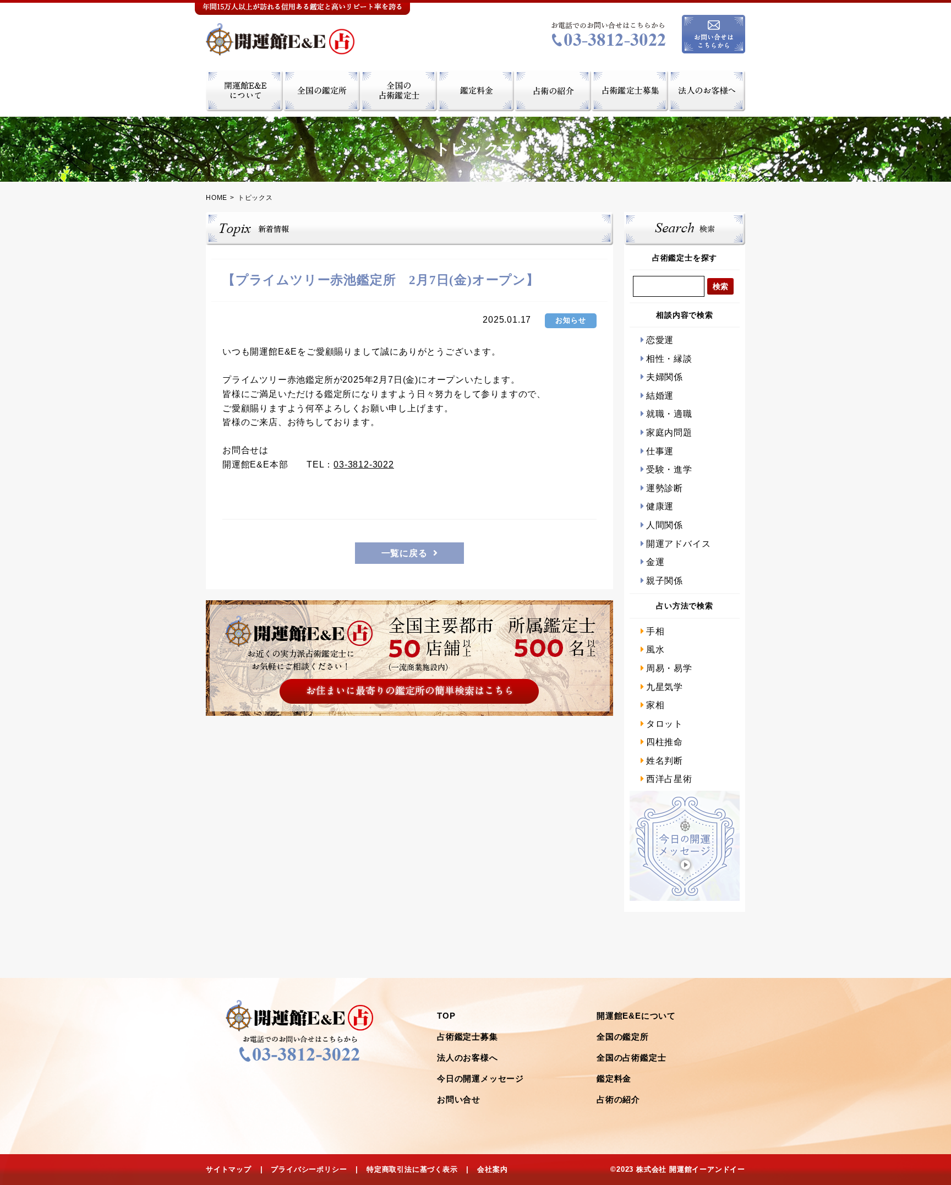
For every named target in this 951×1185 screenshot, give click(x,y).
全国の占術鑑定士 (631, 1057)
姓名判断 (664, 760)
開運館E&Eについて (636, 1015)
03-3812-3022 (364, 464)
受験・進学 (669, 469)
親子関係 (664, 580)
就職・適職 (669, 413)
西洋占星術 (669, 779)
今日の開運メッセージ (480, 1078)
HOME (216, 198)
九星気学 (664, 687)
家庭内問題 (669, 432)
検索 (720, 286)
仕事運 (660, 451)
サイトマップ (229, 1169)
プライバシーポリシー (309, 1169)
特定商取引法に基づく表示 (412, 1169)
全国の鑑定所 (623, 1036)
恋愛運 (660, 340)
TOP (446, 1015)
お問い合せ (458, 1099)
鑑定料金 (614, 1078)
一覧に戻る (404, 553)
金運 (655, 562)
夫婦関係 (664, 377)
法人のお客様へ (467, 1057)
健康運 (660, 506)
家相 (655, 705)
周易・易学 (669, 668)
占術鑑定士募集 (467, 1036)
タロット (664, 724)
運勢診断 (664, 488)
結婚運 (660, 395)
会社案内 (492, 1169)
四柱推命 (664, 742)
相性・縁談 (669, 358)
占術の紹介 (618, 1099)
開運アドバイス (678, 543)
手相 (655, 631)
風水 (655, 649)
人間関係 (664, 525)
